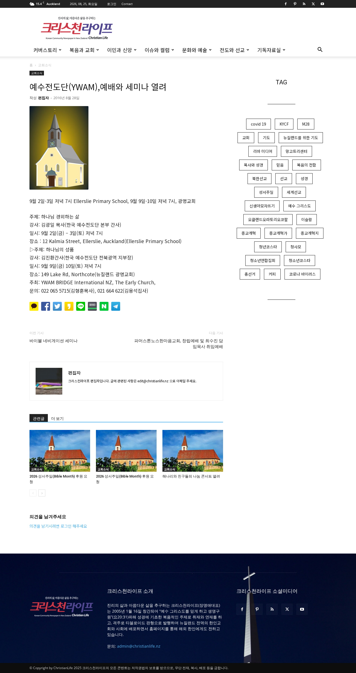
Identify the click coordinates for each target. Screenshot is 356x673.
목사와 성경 (253, 165)
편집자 (43, 97)
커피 (272, 274)
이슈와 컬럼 (157, 49)
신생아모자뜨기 (262, 206)
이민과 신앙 (119, 49)
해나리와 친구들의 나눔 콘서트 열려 (191, 476)
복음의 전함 (306, 165)
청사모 (295, 246)
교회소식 (36, 73)
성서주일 (266, 192)
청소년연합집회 (262, 260)
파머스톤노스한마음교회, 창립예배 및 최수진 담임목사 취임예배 (178, 343)
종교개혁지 (310, 233)
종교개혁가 (278, 233)
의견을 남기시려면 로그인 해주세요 (58, 526)
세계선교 (294, 192)
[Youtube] (322, 4)
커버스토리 (45, 49)
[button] (320, 50)
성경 (304, 178)
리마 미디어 (262, 151)
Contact (127, 4)
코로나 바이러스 (302, 274)
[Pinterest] (295, 4)
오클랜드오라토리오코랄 (268, 219)
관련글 (38, 418)
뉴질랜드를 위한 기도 (300, 137)
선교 (283, 178)
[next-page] (41, 493)
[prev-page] (32, 493)
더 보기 (57, 418)
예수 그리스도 (299, 206)
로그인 (111, 4)
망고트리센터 (296, 151)
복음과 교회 (82, 49)
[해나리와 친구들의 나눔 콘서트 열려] (192, 451)
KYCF (284, 124)
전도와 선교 (232, 49)
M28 (306, 124)
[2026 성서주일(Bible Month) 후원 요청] (59, 451)
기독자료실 (269, 49)
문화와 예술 (194, 49)
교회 (245, 137)
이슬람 (306, 219)
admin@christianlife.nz (138, 646)
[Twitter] (313, 4)
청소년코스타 (299, 260)
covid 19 (258, 124)
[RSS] (304, 4)
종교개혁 (248, 233)
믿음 (280, 165)
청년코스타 (268, 246)
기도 (266, 137)
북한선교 (259, 178)
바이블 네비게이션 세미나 (53, 340)
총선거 (249, 274)
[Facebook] (285, 4)
